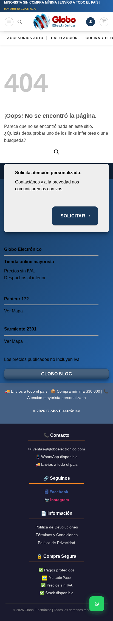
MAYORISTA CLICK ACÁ (20, 8)
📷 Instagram (56, 500)
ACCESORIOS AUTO (25, 38)
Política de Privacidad (56, 542)
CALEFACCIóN (64, 38)
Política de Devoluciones (56, 527)
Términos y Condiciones (57, 535)
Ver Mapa (13, 311)
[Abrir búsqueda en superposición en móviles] (20, 21)
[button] (9, 22)
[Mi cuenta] (90, 21)
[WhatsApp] (96, 603)
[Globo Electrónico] (54, 22)
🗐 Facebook (56, 492)
